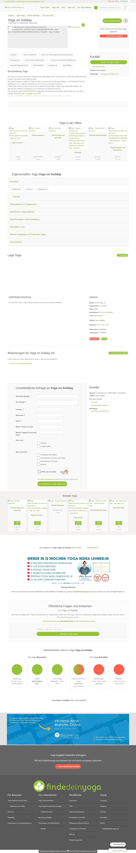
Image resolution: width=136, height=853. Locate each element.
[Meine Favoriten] (96, 7)
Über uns (71, 7)
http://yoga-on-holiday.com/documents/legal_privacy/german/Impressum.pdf (43, 96)
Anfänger (43, 443)
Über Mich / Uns (17, 227)
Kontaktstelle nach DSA (77, 817)
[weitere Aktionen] (125, 20)
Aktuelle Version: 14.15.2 (88, 851)
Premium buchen (46, 812)
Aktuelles (14, 181)
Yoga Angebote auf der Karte (17, 800)
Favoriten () (118, 851)
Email (18, 421)
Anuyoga (78, 152)
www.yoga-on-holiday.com (26, 93)
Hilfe (116, 1)
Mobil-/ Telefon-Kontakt (24, 427)
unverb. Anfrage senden (112, 21)
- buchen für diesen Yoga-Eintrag (118, 681)
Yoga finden (44, 7)
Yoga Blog (11, 817)
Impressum (73, 800)
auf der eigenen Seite (99, 681)
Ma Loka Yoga (119, 508)
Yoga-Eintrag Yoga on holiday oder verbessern (78, 682)
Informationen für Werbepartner (49, 823)
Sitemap (72, 834)
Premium (124, 125)
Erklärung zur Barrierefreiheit (79, 823)
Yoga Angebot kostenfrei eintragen (50, 806)
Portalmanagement (75, 840)
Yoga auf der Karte (98, 66)
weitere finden (37, 681)
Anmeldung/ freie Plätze (48, 455)
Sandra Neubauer (38, 135)
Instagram (103, 806)
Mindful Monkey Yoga (98, 510)
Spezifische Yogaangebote (22, 212)
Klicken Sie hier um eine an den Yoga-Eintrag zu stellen (68, 621)
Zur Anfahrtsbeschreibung (99, 405)
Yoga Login (110, 1)
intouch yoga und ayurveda (58, 136)
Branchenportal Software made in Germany (53, 851)
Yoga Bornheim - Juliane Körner (117, 149)
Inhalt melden (92, 548)
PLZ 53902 (102, 306)
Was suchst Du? (22, 452)
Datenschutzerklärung (47, 479)
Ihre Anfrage (20, 402)
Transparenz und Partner (77, 829)
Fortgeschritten (46, 446)
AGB (70, 806)
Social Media (16, 242)
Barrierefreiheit (119, 844)
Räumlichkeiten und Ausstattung (24, 219)
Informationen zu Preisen (49, 461)
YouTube (103, 812)
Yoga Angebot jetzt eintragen (69, 766)
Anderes (43, 464)
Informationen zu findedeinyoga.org (20, 823)
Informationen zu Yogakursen (23, 204)
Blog (63, 7)
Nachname (20, 415)
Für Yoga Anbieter (84, 7)
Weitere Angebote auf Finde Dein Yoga (27, 234)
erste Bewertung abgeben (114, 36)
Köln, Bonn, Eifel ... (103, 325)
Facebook (103, 800)
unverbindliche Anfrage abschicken (52, 484)
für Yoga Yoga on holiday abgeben (17, 681)
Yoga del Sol (78, 517)
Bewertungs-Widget (45, 817)
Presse (102, 823)
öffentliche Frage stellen (69, 634)
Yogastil (16, 197)
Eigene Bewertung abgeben (118, 353)
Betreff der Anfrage (23, 396)
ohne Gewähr (76, 548)
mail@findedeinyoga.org (110, 829)
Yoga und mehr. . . (18, 142)
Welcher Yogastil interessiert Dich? (26, 434)
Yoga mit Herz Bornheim (98, 135)
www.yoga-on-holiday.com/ (109, 74)
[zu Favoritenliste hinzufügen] (10, 29)
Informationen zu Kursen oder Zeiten (53, 458)
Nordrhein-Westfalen (106, 312)
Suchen (129, 7)
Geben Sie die (21, 363)
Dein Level (19, 440)
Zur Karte (94, 402)
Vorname (19, 409)
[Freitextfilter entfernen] (125, 7)
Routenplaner (123, 255)
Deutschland (98, 315)
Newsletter (103, 817)
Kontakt (104, 339)
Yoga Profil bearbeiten (45, 800)
